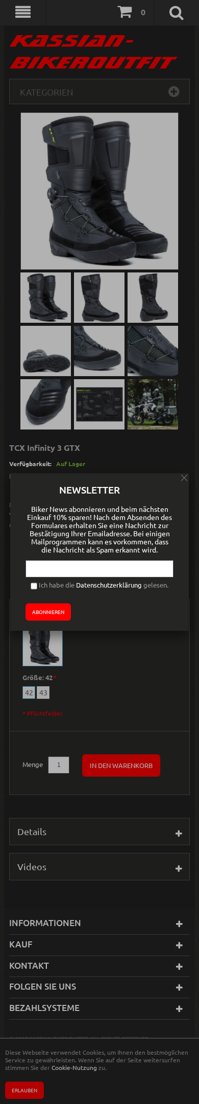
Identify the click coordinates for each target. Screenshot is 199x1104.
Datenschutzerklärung (109, 584)
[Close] (184, 477)
